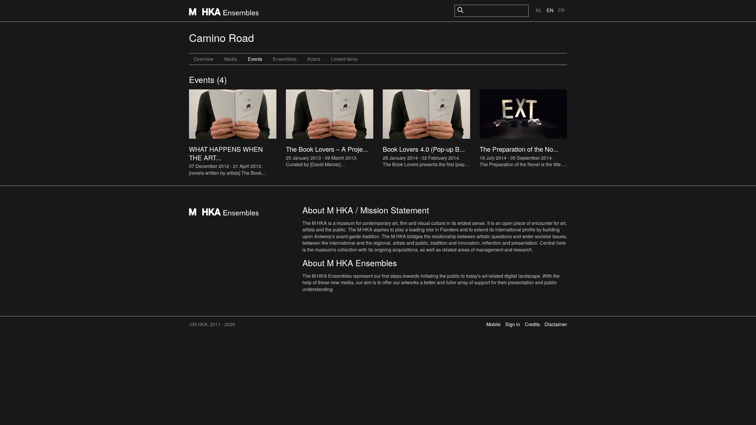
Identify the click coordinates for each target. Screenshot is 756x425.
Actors (313, 58)
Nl (539, 10)
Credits (532, 324)
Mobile (493, 324)
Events (255, 58)
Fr (561, 10)
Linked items (344, 58)
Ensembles (284, 58)
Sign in (512, 324)
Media (230, 58)
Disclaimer (556, 324)
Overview (204, 58)
